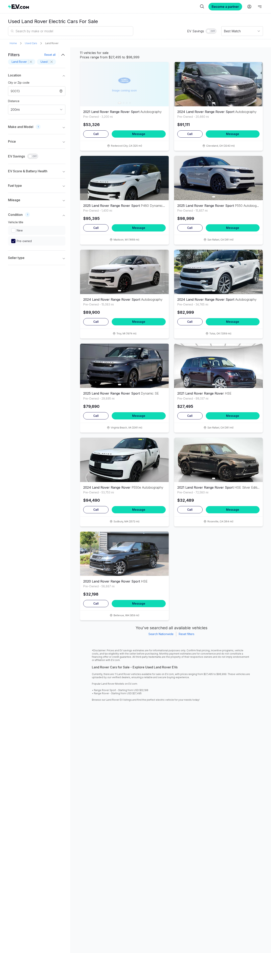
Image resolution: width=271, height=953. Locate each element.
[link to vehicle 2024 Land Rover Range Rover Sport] (218, 84)
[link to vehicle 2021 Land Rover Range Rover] (218, 366)
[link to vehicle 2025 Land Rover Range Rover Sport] (124, 178)
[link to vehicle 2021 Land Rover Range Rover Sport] (218, 460)
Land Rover (51, 43)
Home (13, 43)
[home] (103, 6)
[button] (36, 76)
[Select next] (162, 82)
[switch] (211, 31)
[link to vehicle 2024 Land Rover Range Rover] (124, 460)
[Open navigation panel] (260, 7)
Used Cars (31, 43)
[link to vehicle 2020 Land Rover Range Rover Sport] (124, 554)
